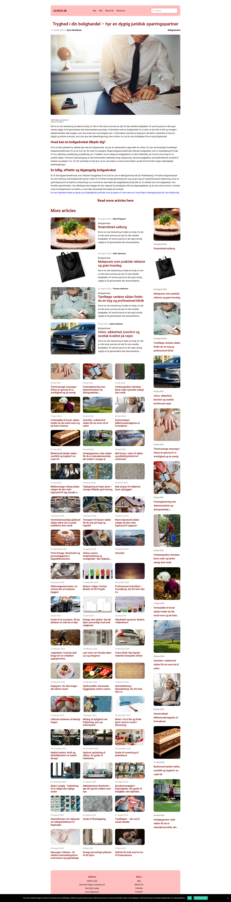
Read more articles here (115, 200)
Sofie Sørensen (119, 253)
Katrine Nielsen (116, 324)
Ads (94, 10)
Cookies (139, 888)
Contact (139, 892)
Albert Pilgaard (119, 219)
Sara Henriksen (74, 30)
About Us (109, 10)
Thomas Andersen (120, 289)
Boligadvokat (174, 30)
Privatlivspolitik (201, 898)
